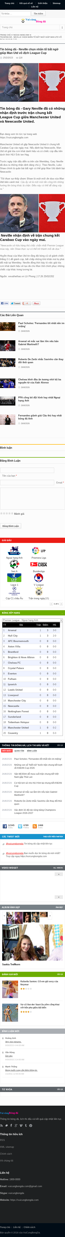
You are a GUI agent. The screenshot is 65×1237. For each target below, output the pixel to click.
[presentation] (7, 750)
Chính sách (6, 1153)
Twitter (6, 1125)
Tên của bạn (8, 475)
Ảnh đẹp (59, 907)
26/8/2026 (25, 331)
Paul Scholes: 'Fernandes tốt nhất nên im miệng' (37, 759)
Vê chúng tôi (6, 1160)
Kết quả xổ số (26, 3)
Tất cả (60, 745)
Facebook (11, 1125)
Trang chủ (9, 3)
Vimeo (21, 1125)
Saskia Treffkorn (11, 964)
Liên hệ (34, 7)
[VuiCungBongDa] (32, 22)
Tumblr (25, 1125)
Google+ (16, 1125)
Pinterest (30, 1125)
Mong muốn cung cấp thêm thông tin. (21, 1070)
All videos (58, 868)
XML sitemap (7, 1147)
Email (59, 482)
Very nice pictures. (13, 1042)
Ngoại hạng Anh (21, 35)
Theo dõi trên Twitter (53, 837)
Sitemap (56, 3)
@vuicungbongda (14, 843)
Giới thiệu (42, 3)
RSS (1, 1125)
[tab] (7, 750)
